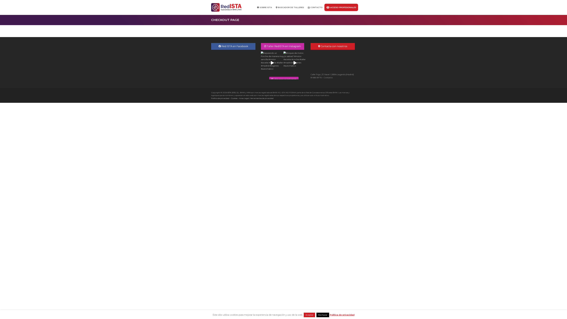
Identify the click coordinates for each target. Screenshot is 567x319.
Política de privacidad (342, 314)
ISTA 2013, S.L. (233, 92)
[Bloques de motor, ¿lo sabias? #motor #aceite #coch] (295, 63)
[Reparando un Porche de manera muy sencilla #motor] (272, 63)
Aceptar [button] (309, 315)
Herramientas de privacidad (261, 98)
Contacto (328, 77)
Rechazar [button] (322, 315)
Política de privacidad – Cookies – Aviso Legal (230, 98)
